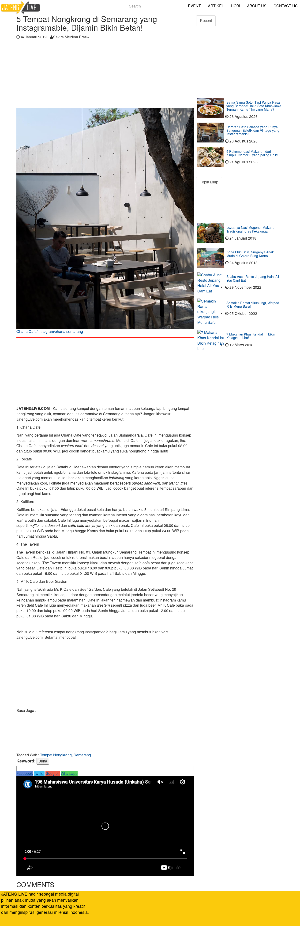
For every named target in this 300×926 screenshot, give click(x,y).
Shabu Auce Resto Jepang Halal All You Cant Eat (252, 278)
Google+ (52, 773)
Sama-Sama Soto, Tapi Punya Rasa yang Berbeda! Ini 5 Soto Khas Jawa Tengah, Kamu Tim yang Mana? (253, 106)
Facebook (24, 773)
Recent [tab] (206, 20)
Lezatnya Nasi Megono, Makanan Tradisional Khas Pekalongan (251, 229)
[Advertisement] (105, 75)
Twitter (39, 773)
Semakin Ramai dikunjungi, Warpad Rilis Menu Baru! (252, 304)
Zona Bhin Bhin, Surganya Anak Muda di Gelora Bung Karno (250, 254)
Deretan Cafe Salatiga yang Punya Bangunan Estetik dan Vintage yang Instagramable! (252, 130)
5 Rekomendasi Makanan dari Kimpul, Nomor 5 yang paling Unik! (252, 153)
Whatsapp (69, 773)
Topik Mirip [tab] (209, 182)
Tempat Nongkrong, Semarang (65, 755)
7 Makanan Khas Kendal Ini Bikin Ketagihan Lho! (250, 336)
